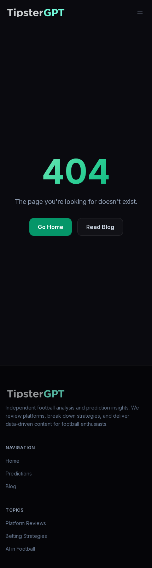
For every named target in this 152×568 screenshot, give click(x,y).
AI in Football (20, 549)
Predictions (19, 473)
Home (12, 461)
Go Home (50, 226)
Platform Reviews (26, 523)
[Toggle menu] (140, 12)
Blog (11, 486)
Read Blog (100, 226)
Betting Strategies (26, 536)
